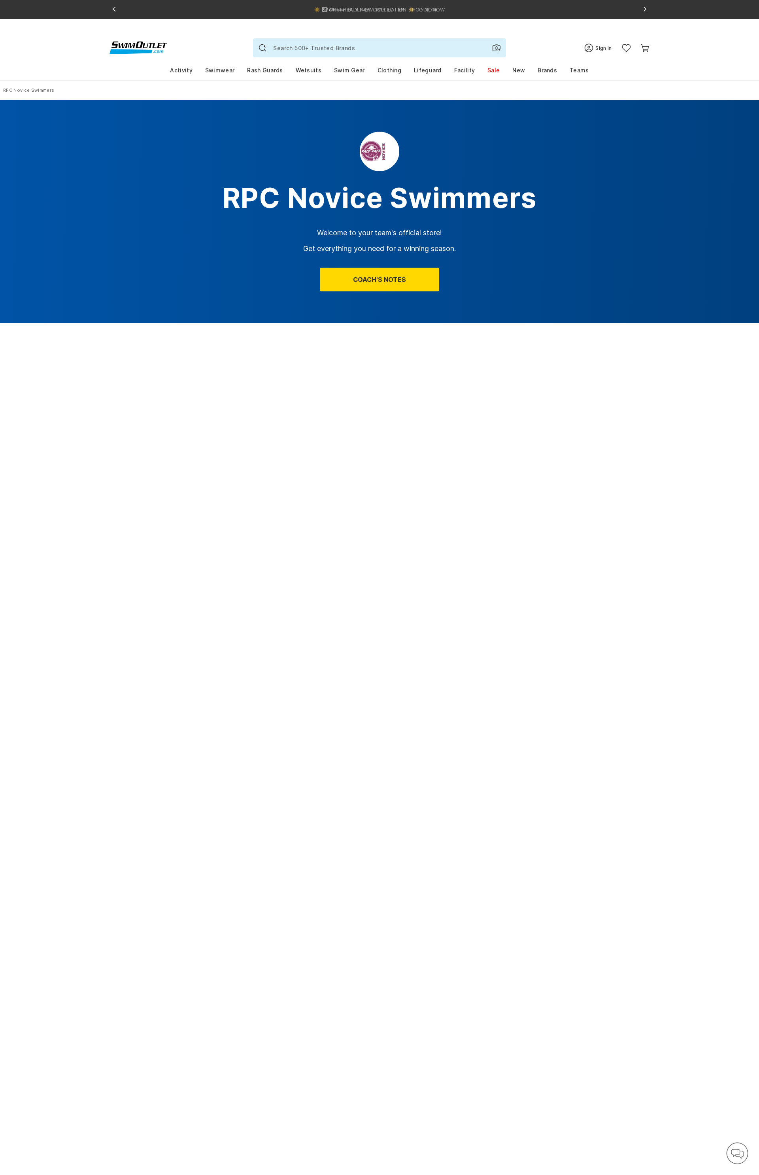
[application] (737, 1153)
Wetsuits (308, 70)
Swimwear (219, 70)
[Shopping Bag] (645, 48)
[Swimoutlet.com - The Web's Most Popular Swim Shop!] (138, 47)
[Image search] (496, 47)
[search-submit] (262, 47)
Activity (181, 70)
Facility (464, 70)
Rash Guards (265, 70)
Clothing (389, 70)
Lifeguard (428, 70)
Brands (547, 70)
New (518, 70)
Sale (493, 70)
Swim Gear (349, 70)
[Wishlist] (626, 48)
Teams (579, 70)
